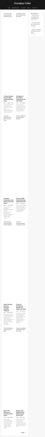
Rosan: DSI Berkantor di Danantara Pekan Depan (8, 413)
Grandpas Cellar (22, 3)
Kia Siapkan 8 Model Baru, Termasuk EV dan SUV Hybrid (20, 99)
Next (24, 432)
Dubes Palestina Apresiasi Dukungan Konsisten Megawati (8, 307)
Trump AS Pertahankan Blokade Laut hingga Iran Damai (21, 307)
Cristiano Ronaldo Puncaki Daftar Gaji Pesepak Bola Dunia (8, 99)
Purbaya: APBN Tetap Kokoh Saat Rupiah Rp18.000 (21, 200)
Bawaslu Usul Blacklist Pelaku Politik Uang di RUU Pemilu (20, 413)
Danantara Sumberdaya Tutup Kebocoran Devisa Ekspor (9, 201)
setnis (5, 102)
